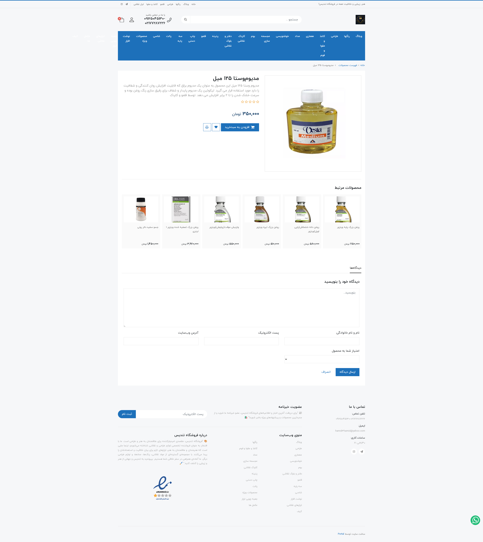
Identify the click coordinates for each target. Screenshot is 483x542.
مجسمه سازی (265, 38)
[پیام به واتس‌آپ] (475, 520)
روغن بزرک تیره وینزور (267, 227)
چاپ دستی (191, 38)
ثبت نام (127, 414)
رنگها (178, 4)
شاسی (156, 36)
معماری (310, 36)
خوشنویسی (282, 36)
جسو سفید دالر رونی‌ (147, 227)
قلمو (162, 4)
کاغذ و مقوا (152, 4)
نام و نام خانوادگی (347, 333)
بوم (253, 36)
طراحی (170, 4)
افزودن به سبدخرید (237, 127)
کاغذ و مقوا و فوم (322, 45)
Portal (341, 534)
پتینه (215, 36)
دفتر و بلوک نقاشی (228, 40)
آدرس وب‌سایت (188, 333)
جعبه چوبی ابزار (114, 40)
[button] (132, 20)
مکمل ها (87, 38)
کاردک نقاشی (241, 38)
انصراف (326, 372)
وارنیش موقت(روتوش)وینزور (224, 227)
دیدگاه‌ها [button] (355, 268)
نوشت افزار (126, 38)
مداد (297, 36)
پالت (169, 36)
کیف (75, 36)
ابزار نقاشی (139, 4)
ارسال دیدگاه (347, 372)
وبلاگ (186, 4)
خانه (194, 4)
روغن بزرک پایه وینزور (348, 227)
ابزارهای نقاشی (100, 38)
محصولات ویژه (141, 38)
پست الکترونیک (268, 333)
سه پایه (180, 38)
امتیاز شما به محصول (345, 351)
